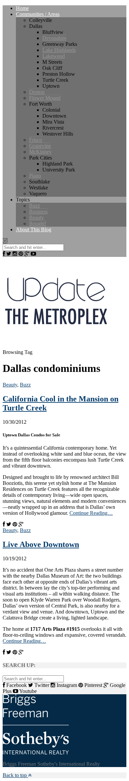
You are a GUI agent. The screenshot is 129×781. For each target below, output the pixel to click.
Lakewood (53, 56)
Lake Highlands (59, 50)
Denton (37, 92)
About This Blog (33, 229)
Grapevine (40, 146)
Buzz (34, 205)
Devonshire (54, 38)
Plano (35, 175)
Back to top (15, 775)
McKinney (40, 152)
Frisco (35, 140)
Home (22, 8)
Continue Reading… (91, 513)
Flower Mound (45, 98)
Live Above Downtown (41, 544)
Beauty (36, 217)
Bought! (37, 223)
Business (38, 211)
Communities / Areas (38, 14)
